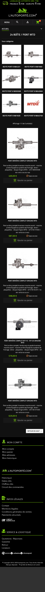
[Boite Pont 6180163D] (11, 103)
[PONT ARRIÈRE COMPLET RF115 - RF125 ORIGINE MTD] (22, 323)
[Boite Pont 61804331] (11, 54)
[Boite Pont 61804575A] (33, 103)
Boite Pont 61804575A (33, 115)
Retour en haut (34, 431)
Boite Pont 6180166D (33, 66)
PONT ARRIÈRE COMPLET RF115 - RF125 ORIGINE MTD (22, 341)
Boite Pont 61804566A (33, 91)
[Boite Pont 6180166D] (33, 54)
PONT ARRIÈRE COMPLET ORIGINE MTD (22, 160)
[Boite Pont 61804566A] (33, 79)
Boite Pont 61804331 (11, 66)
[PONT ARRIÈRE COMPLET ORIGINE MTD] (22, 143)
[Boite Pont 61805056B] (11, 79)
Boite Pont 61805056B (11, 91)
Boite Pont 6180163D (11, 115)
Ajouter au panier (24, 180)
